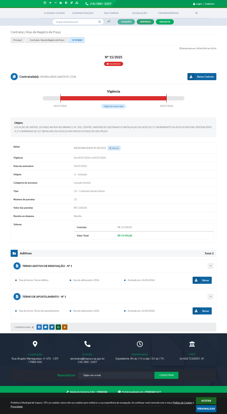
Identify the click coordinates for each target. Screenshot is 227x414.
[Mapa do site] (76, 3)
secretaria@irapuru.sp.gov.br (87, 358)
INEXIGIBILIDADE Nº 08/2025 (96, 148)
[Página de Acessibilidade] (45, 3)
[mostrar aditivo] (210, 266)
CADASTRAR (166, 375)
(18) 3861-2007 (87, 362)
